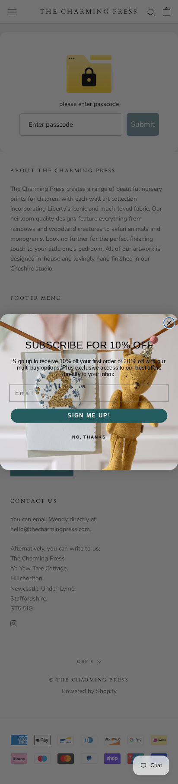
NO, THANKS (89, 437)
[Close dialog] (169, 322)
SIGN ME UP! (89, 416)
